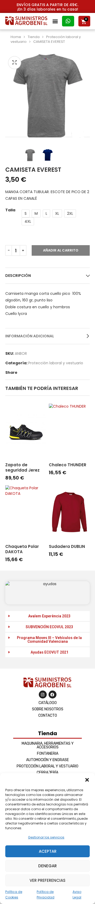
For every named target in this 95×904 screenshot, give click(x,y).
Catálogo (48, 703)
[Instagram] (43, 694)
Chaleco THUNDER (67, 465)
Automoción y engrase (47, 760)
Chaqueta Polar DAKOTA (22, 549)
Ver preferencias (47, 880)
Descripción (18, 275)
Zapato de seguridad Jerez (22, 467)
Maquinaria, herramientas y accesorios (48, 745)
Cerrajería (47, 772)
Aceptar (47, 851)
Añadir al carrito (60, 250)
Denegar (47, 866)
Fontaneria (47, 753)
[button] (87, 779)
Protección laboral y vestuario (55, 363)
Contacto (47, 715)
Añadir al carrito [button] (22, 483)
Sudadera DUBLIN (67, 546)
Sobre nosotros (47, 709)
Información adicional (29, 336)
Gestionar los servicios (46, 837)
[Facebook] (52, 694)
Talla (10, 210)
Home (16, 36)
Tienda (34, 36)
